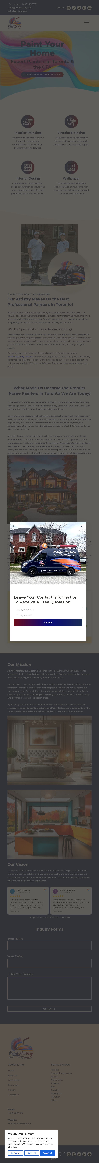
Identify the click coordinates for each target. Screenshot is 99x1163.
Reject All (32, 1153)
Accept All (47, 1153)
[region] (31, 1144)
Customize (15, 1153)
